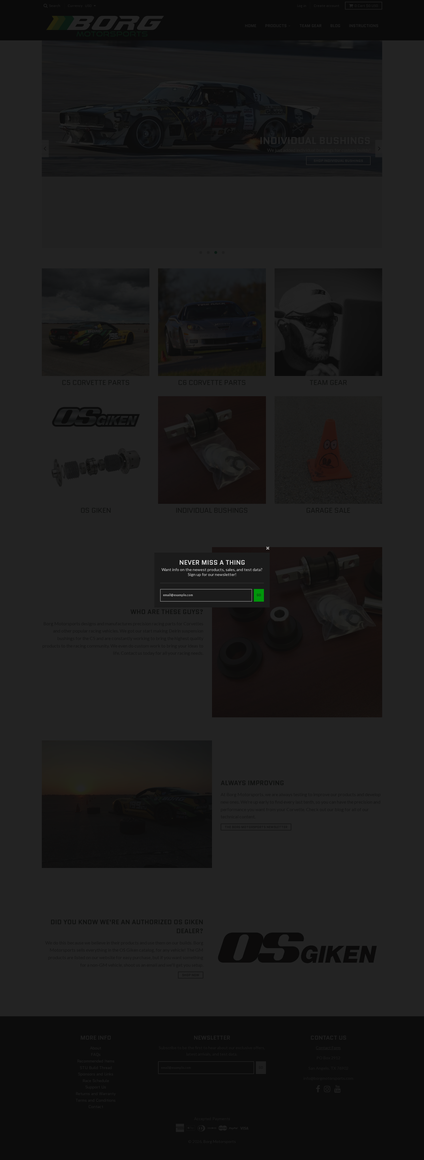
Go (259, 595)
